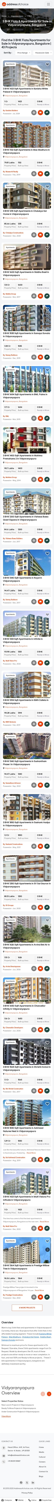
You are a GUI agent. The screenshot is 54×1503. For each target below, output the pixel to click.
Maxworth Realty (12, 172)
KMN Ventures (11, 722)
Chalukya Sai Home (30, 1337)
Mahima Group (11, 477)
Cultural (42, 1457)
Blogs (41, 1476)
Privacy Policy (27, 1493)
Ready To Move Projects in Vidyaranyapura (19, 1408)
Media (41, 1452)
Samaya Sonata (8, 1340)
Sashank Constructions (14, 844)
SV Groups (9, 905)
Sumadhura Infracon (13, 783)
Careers (42, 1462)
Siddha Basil (45, 1337)
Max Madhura (15, 1337)
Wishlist (20, 1500)
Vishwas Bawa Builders (14, 538)
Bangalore (23, 96)
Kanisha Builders (12, 110)
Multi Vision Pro (11, 661)
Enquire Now (46, 1500)
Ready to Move (43, 104)
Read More (31, 1153)
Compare (8, 1500)
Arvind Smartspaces (13, 966)
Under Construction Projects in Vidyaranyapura (20, 1412)
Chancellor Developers (14, 1028)
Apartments (10, 64)
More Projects (27, 1308)
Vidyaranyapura (17, 16)
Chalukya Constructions (14, 233)
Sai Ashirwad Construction (15, 1157)
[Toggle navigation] (48, 4)
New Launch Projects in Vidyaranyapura (18, 1405)
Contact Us (43, 1471)
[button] (47, 1249)
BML (7, 416)
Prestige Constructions (14, 1295)
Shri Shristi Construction (14, 1089)
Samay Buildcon (11, 355)
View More (6, 1416)
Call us (33, 1500)
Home (4, 16)
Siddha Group (11, 294)
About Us (42, 1467)
